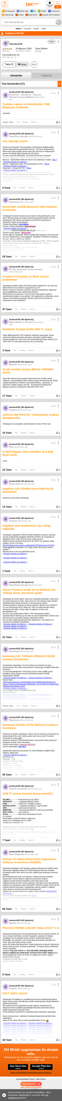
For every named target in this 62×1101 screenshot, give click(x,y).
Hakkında (46, 75)
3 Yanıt (6, 350)
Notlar (51, 42)
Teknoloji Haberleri (4, 5)
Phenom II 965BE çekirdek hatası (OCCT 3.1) (30, 927)
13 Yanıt (6, 507)
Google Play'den (41, 1067)
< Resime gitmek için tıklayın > (15, 554)
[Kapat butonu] (40, 1084)
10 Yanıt (6, 433)
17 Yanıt (6, 396)
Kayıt (58, 7)
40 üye (38, 51)
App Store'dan (18, 1067)
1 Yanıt (6, 571)
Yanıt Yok (7, 122)
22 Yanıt (6, 470)
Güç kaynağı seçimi (15, 141)
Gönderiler (16, 75)
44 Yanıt (6, 1040)
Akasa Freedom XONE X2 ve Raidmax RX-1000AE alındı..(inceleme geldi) (29, 591)
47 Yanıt (6, 309)
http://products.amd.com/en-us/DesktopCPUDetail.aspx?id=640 (28, 545)
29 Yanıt (6, 256)
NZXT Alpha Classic (15, 993)
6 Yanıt (6, 188)
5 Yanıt (6, 974)
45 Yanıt (6, 774)
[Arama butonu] (58, 22)
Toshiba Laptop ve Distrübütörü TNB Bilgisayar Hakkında (26, 106)
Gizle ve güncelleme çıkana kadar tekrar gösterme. (31, 1073)
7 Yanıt (6, 840)
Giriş (58, 3)
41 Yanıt (6, 637)
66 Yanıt (6, 909)
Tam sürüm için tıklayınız (31, 1087)
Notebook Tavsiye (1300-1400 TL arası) (27, 329)
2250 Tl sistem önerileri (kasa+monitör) (27, 793)
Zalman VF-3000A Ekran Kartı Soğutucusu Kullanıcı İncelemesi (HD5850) (29, 861)
